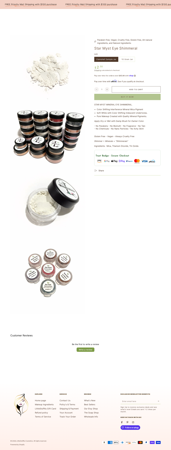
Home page (40, 400)
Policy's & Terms (67, 404)
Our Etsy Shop (91, 408)
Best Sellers (89, 404)
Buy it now (127, 97)
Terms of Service (43, 416)
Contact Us (65, 400)
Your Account (66, 412)
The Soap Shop (91, 412)
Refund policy (41, 412)
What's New (89, 400)
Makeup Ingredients (44, 404)
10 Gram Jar (127, 60)
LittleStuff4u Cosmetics (25, 441)
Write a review (85, 349)
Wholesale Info (91, 416)
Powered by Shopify (17, 444)
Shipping (97, 70)
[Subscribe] (159, 401)
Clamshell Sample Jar (106, 60)
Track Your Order (68, 416)
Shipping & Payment (69, 408)
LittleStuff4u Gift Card (45, 408)
